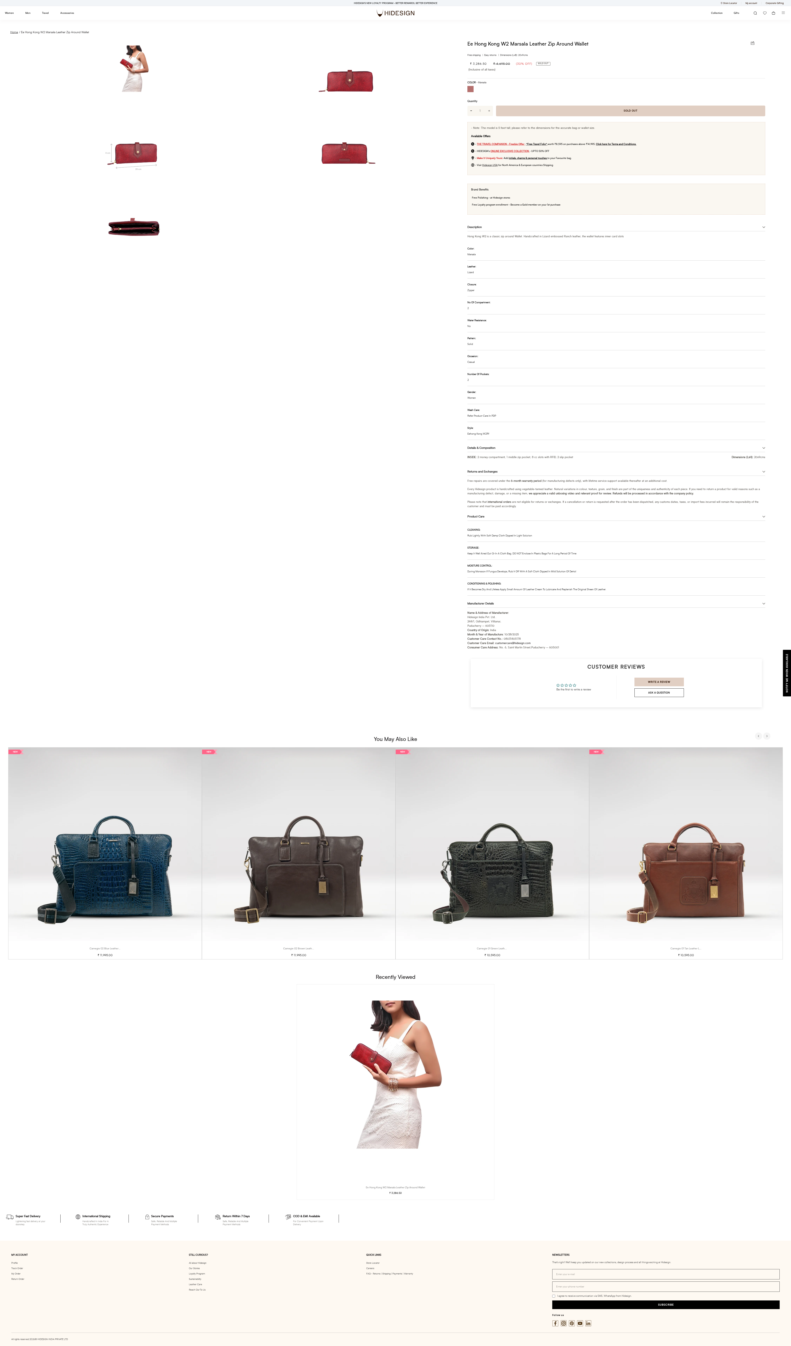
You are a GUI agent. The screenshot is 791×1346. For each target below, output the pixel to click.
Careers (370, 1268)
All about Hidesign (197, 1263)
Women (9, 13)
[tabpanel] (105, 853)
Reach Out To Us (197, 1290)
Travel (45, 13)
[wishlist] (764, 13)
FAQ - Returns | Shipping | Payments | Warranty (389, 1274)
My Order (16, 1274)
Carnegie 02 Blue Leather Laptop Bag (111, 948)
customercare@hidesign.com (513, 643)
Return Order (17, 1279)
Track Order (17, 1268)
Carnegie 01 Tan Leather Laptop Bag (690, 948)
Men (27, 13)
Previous (759, 736)
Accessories (67, 13)
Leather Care (195, 1284)
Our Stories (194, 1268)
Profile (14, 1263)
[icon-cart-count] (773, 13)
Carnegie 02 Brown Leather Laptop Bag (305, 948)
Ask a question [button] (659, 692)
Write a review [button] (659, 682)
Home (14, 32)
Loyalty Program (197, 1274)
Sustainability (195, 1279)
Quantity (472, 101)
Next (767, 736)
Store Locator (373, 1263)
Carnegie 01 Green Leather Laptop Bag (498, 948)
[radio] (471, 89)
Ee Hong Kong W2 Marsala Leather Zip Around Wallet (55, 32)
